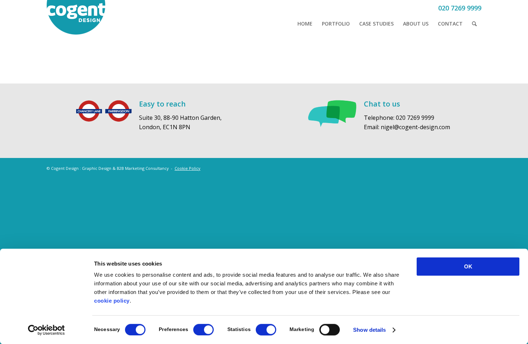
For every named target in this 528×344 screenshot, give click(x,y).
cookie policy (112, 301)
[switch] (203, 329)
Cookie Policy (187, 168)
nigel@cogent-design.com (415, 127)
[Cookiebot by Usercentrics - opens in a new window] (46, 330)
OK (468, 266)
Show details (369, 330)
